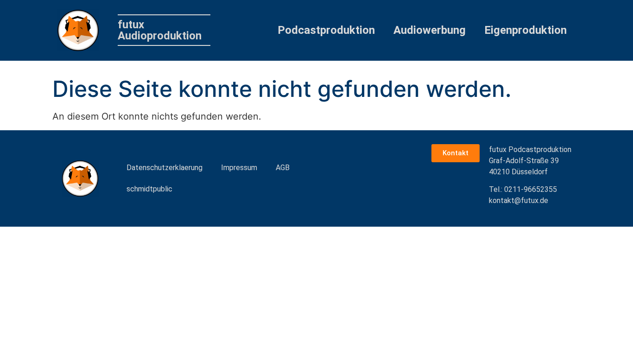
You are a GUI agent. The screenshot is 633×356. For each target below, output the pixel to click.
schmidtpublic (149, 188)
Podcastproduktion (326, 30)
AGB (283, 167)
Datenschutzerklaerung (165, 167)
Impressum (239, 167)
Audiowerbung (429, 30)
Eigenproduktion (525, 30)
